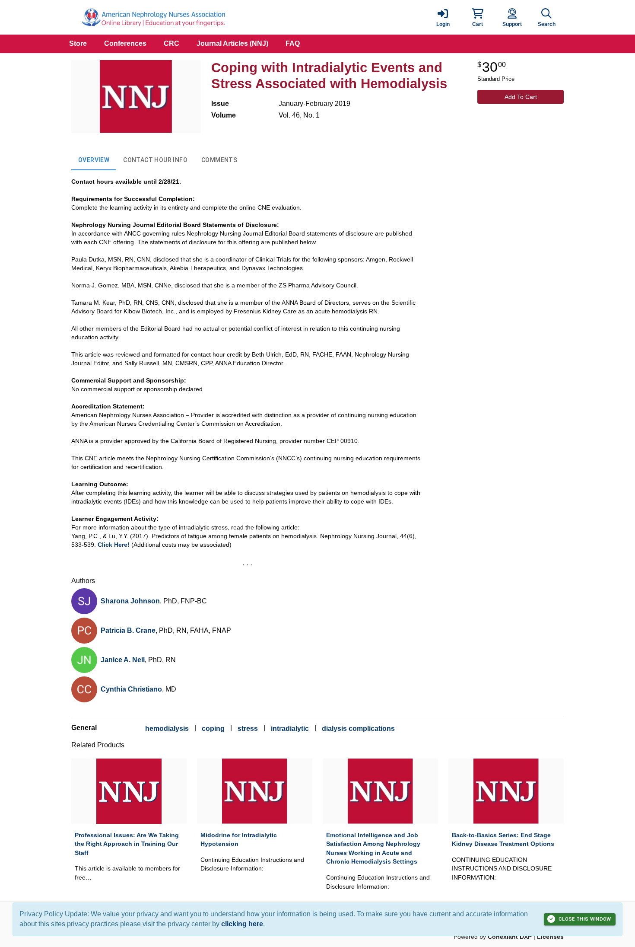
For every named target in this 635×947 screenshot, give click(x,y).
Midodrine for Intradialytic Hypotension (238, 840)
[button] (477, 17)
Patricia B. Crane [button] (128, 630)
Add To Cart (521, 96)
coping (213, 728)
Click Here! (114, 544)
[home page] (153, 17)
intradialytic (290, 728)
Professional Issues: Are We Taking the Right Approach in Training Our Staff (127, 844)
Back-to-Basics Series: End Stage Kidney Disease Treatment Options (503, 840)
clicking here (242, 924)
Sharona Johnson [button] (130, 601)
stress (248, 728)
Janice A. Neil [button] (123, 659)
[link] (442, 17)
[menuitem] (77, 44)
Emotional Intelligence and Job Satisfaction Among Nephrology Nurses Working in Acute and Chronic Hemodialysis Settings (373, 848)
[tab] (93, 160)
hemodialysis (167, 728)
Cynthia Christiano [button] (131, 689)
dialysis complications (358, 728)
